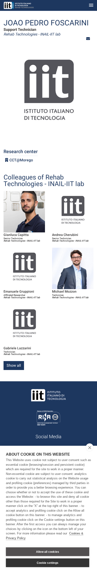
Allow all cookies (47, 551)
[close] (89, 447)
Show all (14, 365)
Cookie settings (47, 563)
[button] (88, 38)
